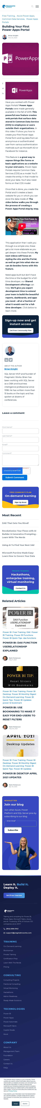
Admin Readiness (10, 996)
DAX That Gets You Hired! (15, 523)
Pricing (6, 967)
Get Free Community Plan (20, 330)
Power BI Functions (23, 635)
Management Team (11, 1051)
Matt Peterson (15, 658)
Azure (5, 1034)
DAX (29, 632)
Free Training (19, 632)
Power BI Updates (22, 700)
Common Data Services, (13, 19)
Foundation (8, 1055)
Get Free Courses (14, 895)
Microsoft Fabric (10, 1026)
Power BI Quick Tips (12, 638)
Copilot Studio (9, 1030)
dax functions (29, 638)
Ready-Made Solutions (12, 1000)
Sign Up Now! (20, 502)
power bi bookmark (12, 703)
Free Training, (8, 16)
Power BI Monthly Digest (24, 694)
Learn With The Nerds (12, 963)
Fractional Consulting (11, 984)
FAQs (5, 1068)
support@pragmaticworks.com (18, 933)
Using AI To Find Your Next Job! (18, 545)
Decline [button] (25, 1104)
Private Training (9, 954)
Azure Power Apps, (26, 16)
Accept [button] (16, 1104)
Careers (6, 1060)
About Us (7, 1047)
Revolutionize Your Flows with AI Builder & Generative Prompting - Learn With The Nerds (19, 534)
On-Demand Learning (13, 697)
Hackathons (8, 992)
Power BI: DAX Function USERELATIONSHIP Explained (20, 646)
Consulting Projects (11, 980)
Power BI (7, 632)
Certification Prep (10, 959)
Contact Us (20, 588)
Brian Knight (13, 35)
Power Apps (8, 1018)
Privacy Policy (13, 1091)
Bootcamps (8, 950)
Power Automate (10, 1022)
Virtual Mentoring (10, 988)
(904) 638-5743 (12, 929)
